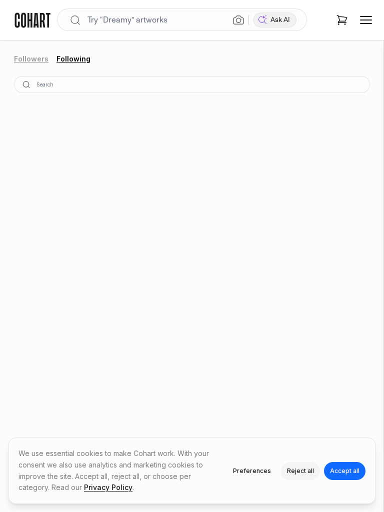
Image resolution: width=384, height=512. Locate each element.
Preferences (252, 470)
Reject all (300, 470)
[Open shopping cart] (342, 20)
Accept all (345, 470)
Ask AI (280, 19)
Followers (31, 58)
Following (73, 58)
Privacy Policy (108, 487)
